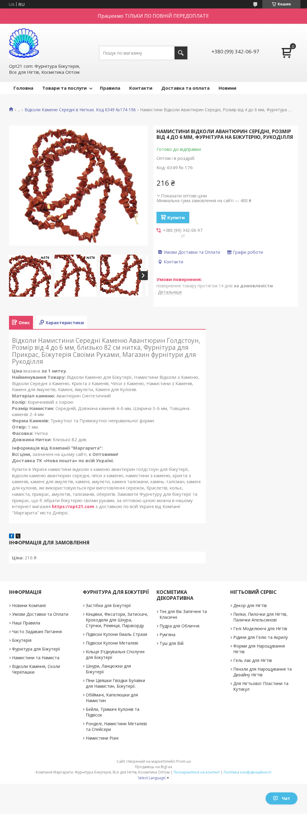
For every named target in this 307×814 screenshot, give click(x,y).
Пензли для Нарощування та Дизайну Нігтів (262, 672)
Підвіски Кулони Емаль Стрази (116, 634)
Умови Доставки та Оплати (40, 614)
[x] (18, 537)
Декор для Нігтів (250, 605)
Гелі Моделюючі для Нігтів (260, 628)
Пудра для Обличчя (179, 626)
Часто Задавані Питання (37, 631)
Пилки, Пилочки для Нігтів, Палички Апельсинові (260, 617)
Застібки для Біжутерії (108, 605)
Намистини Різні (102, 738)
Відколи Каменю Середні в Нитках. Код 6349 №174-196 (80, 109)
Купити (176, 217)
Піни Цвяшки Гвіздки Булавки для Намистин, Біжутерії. (115, 683)
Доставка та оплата (185, 88)
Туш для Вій (171, 643)
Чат (286, 798)
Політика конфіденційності (247, 772)
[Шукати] (180, 52)
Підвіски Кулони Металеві (112, 643)
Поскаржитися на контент (197, 772)
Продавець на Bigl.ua (153, 766)
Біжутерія (21, 640)
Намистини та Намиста (35, 657)
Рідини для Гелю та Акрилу (260, 637)
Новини (227, 88)
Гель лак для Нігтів (252, 660)
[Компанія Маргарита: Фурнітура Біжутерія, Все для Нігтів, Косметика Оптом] (24, 43)
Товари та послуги (64, 88)
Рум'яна (167, 634)
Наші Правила (26, 623)
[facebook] (11, 537)
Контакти (140, 88)
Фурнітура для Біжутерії (36, 649)
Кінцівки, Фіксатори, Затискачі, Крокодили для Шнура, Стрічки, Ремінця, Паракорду (117, 619)
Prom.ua (183, 761)
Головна (23, 88)
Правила (110, 88)
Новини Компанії (29, 605)
